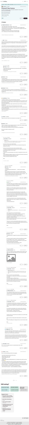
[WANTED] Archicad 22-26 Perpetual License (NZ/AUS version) (6, 409)
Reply (26, 18)
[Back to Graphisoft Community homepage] (5, 1)
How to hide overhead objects (7, 399)
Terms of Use (13, 423)
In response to (6, 65)
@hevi (11, 196)
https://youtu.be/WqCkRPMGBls (6, 10)
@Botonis (5, 140)
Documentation (4, 402)
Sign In (27, 1)
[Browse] (1, 1)
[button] (20, 18)
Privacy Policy (9, 423)
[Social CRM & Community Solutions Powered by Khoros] (2, 420)
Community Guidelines (19, 423)
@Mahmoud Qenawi (10, 270)
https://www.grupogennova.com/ (10, 201)
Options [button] (27, 4)
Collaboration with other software (6, 397)
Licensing (3, 411)
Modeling (3, 400)
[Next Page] (16, 380)
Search (23, 1)
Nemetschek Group (18, 424)
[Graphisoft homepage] (25, 418)
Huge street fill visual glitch (6, 401)
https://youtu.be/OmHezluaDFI (6, 12)
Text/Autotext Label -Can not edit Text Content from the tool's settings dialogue (7, 405)
